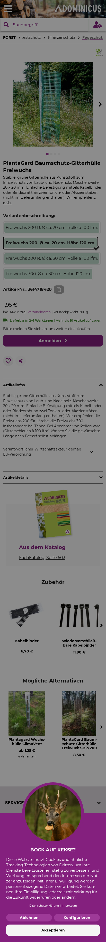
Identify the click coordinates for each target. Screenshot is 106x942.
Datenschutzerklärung (44, 905)
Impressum (69, 905)
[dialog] (53, 471)
